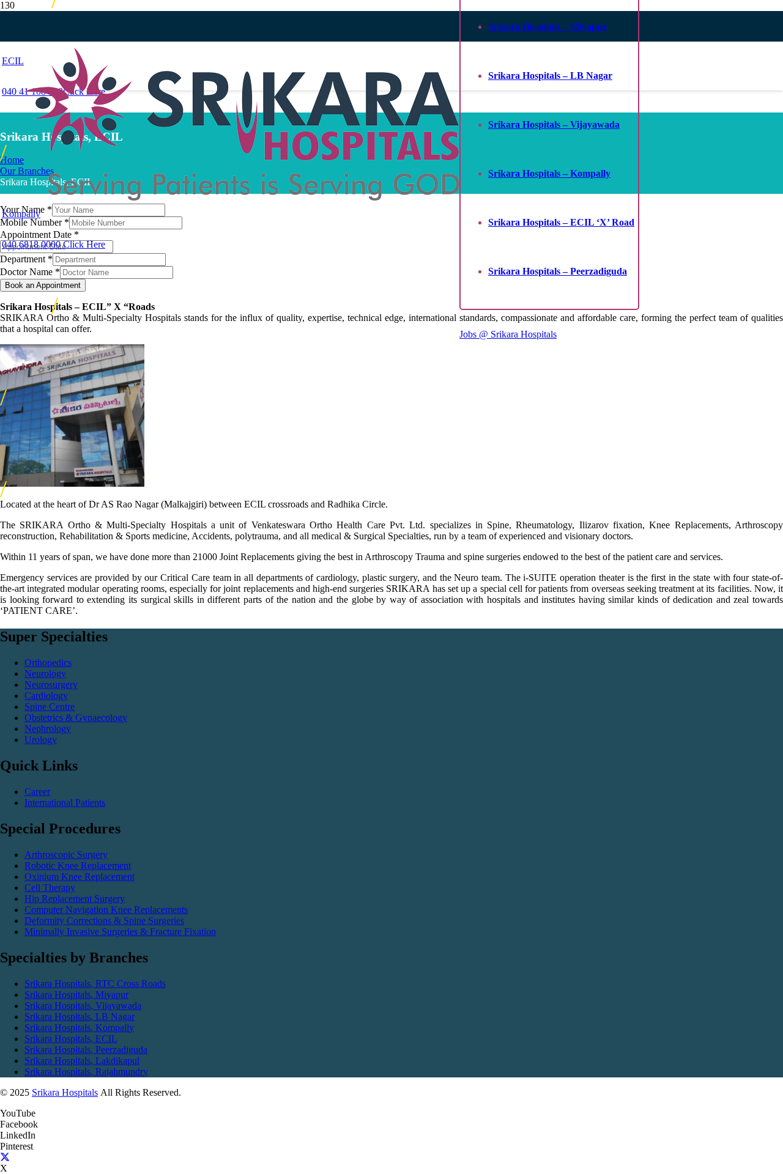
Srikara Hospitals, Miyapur (76, 994)
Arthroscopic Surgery (66, 854)
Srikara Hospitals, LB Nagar (79, 1016)
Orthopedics (48, 662)
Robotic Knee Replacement (77, 865)
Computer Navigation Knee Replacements (106, 909)
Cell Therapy (49, 887)
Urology (40, 739)
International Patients (64, 802)
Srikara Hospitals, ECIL (70, 1038)
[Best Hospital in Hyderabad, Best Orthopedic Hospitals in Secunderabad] (241, 197)
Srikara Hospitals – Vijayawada (554, 124)
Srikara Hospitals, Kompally (79, 1027)
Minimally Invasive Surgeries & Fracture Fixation (120, 931)
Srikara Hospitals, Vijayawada (82, 1005)
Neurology (45, 673)
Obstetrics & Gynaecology (75, 717)
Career (37, 791)
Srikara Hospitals (65, 1092)
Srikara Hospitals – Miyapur (547, 26)
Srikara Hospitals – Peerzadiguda (557, 271)
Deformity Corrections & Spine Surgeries (104, 920)
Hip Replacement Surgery (74, 898)
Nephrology (47, 728)
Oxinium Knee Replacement (79, 876)
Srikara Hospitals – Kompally (549, 173)
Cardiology (46, 695)
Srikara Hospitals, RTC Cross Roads (95, 983)
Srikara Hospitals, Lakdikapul (81, 1060)
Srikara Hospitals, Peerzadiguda (85, 1049)
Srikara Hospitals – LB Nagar (550, 75)
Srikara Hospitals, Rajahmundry (86, 1071)
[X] (5, 1157)
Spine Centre (49, 706)
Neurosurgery (51, 684)
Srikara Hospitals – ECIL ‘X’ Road (561, 222)
